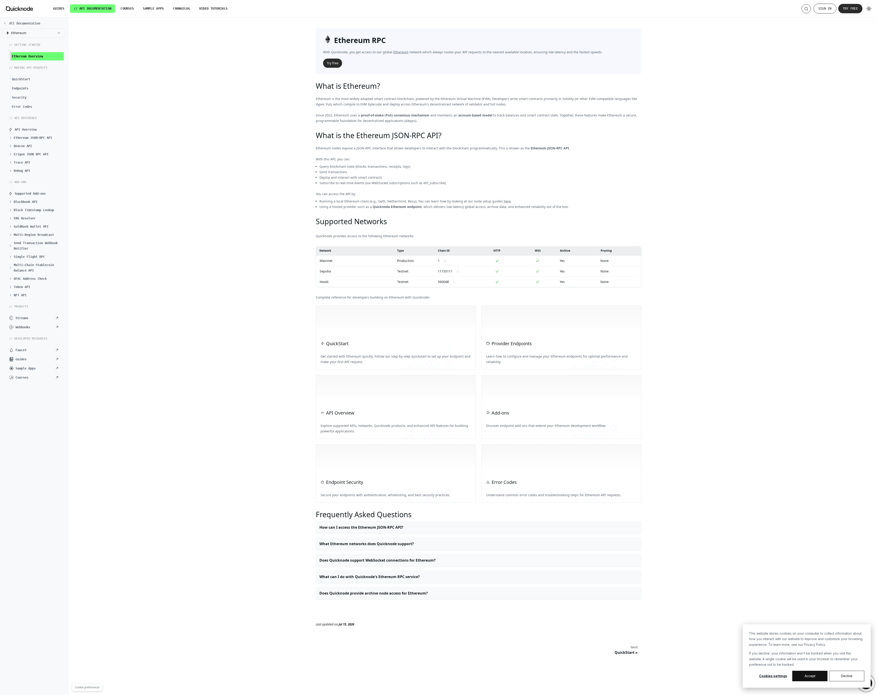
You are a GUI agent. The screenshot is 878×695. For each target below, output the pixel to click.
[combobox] (33, 33)
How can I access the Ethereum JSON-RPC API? (361, 527)
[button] (35, 138)
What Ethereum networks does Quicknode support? (366, 543)
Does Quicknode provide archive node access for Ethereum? (373, 593)
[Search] (806, 8)
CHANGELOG (181, 8)
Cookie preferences (87, 687)
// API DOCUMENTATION (93, 8)
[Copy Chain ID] (444, 261)
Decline (846, 676)
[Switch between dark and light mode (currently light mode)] (869, 8)
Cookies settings (773, 676)
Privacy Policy (814, 645)
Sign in (825, 8)
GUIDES (58, 8)
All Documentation (24, 23)
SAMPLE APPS (153, 8)
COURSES (127, 8)
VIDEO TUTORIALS (213, 8)
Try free (850, 8)
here (507, 201)
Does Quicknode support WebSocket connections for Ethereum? (377, 560)
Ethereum (400, 52)
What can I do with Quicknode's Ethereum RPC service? (369, 576)
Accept (810, 676)
